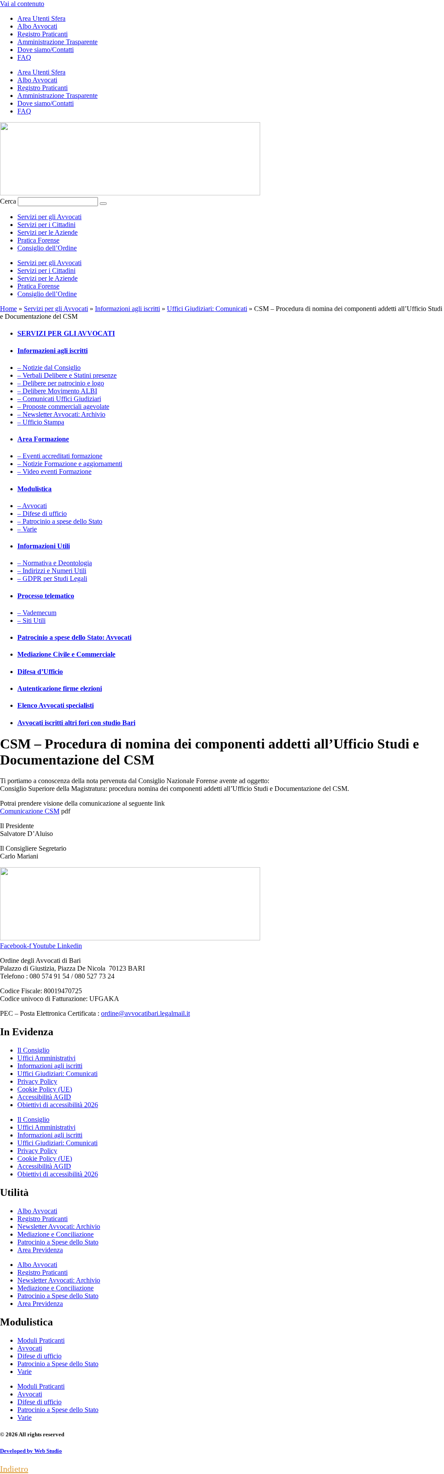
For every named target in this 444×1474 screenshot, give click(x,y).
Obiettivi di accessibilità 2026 (57, 1104)
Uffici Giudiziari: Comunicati (207, 308)
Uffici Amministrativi (46, 1058)
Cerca (8, 201)
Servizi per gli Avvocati (49, 216)
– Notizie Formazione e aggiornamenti (69, 463)
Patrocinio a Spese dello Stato (57, 1242)
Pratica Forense (38, 240)
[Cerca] (103, 203)
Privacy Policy (37, 1081)
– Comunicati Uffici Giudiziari (59, 398)
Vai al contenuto (22, 3)
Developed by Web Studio (31, 1451)
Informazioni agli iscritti (127, 308)
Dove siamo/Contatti (45, 49)
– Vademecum (36, 612)
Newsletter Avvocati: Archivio (58, 1226)
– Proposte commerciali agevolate (63, 406)
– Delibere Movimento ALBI (57, 391)
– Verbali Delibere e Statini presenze (67, 375)
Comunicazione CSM (29, 811)
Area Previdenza (40, 1250)
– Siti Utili (31, 620)
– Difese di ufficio (42, 513)
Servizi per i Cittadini (46, 224)
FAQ (24, 57)
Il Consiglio (33, 1050)
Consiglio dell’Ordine (47, 248)
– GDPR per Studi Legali (52, 578)
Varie (24, 1371)
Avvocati (29, 1348)
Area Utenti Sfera (41, 18)
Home (8, 308)
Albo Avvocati (37, 26)
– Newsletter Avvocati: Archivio (61, 414)
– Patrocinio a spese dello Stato (59, 521)
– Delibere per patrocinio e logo (60, 383)
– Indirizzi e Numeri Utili (51, 570)
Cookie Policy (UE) (44, 1089)
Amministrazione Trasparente (57, 41)
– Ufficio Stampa (40, 422)
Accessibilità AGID (44, 1097)
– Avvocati (32, 505)
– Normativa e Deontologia (54, 563)
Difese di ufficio (39, 1356)
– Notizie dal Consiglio (49, 367)
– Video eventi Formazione (54, 471)
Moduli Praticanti (41, 1340)
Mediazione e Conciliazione (55, 1234)
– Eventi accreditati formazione (59, 456)
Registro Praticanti (42, 34)
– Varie (27, 529)
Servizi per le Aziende (47, 232)
